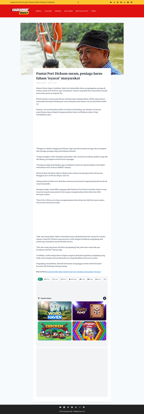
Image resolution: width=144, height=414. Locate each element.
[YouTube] (60, 407)
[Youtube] (110, 2)
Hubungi (43, 2)
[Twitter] (117, 2)
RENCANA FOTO (82, 11)
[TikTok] (75, 407)
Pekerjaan (51, 2)
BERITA (39, 11)
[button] (78, 2)
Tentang (31, 2)
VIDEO (93, 11)
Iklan (37, 2)
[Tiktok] (124, 2)
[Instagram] (114, 2)
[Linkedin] (83, 407)
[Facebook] (121, 2)
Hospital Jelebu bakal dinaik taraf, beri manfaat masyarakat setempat (73, 272)
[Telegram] (127, 2)
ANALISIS (48, 11)
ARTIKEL (58, 11)
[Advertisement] (72, 133)
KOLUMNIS (68, 11)
